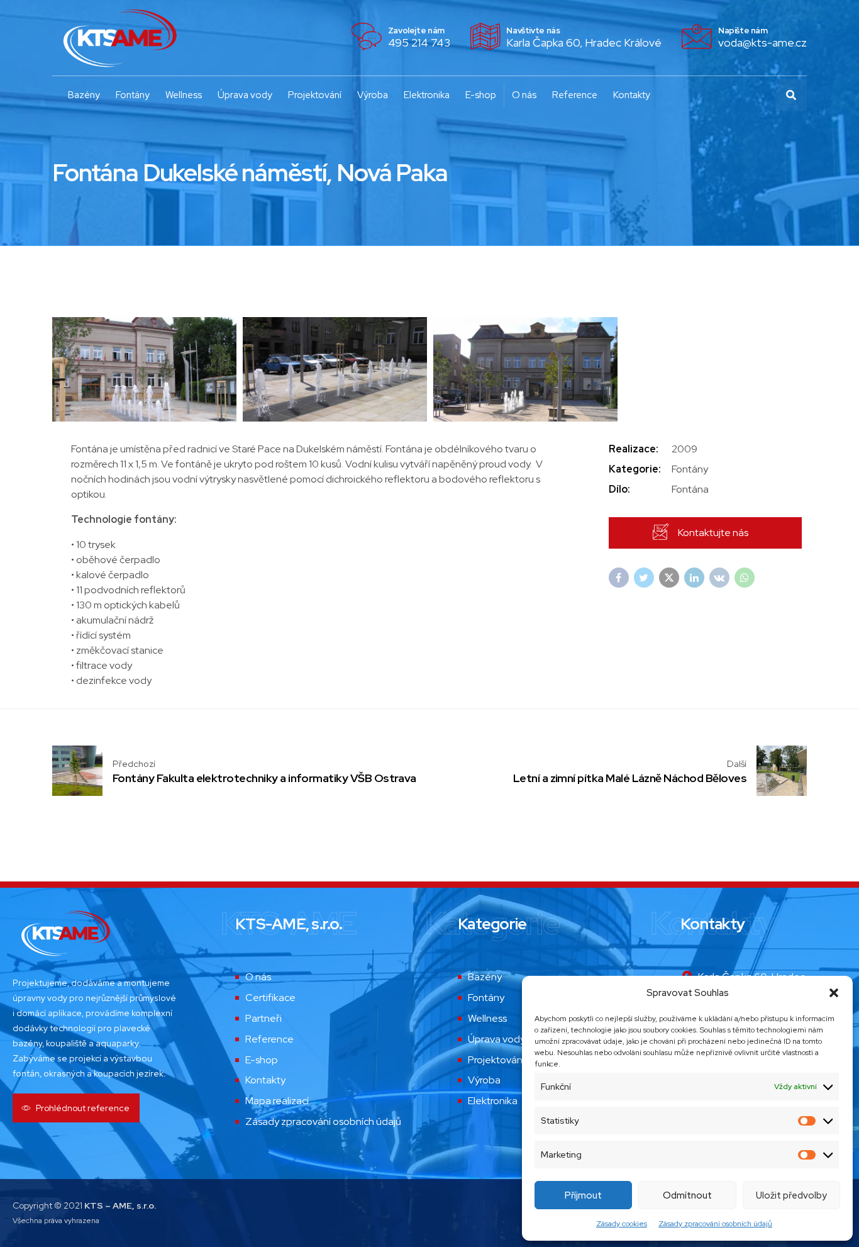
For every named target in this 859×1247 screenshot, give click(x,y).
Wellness (183, 95)
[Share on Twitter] (644, 578)
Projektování (314, 95)
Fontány (133, 95)
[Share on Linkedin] (694, 578)
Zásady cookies (621, 1224)
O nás (524, 95)
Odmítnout (687, 1195)
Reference (574, 95)
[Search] (791, 95)
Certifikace (270, 997)
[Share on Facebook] (619, 578)
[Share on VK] (719, 578)
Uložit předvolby (791, 1195)
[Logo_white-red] (65, 933)
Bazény (84, 95)
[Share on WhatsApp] (744, 578)
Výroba (372, 95)
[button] (834, 993)
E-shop (480, 95)
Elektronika (427, 95)
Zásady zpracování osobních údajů (715, 1224)
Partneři (263, 1018)
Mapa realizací (277, 1100)
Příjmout (583, 1195)
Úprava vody (245, 95)
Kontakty (631, 95)
